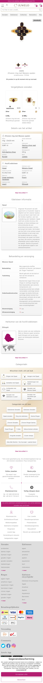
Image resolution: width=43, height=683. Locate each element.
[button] (2, 5)
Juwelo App (11, 532)
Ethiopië (25, 184)
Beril (23, 600)
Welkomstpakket (11, 523)
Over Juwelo (32, 516)
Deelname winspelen (11, 526)
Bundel (4, 157)
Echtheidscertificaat (11, 520)
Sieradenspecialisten (32, 520)
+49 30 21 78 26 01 (12, 496)
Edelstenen (14, 15)
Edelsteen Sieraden (29, 410)
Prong (24, 177)
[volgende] (39, 108)
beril (23, 564)
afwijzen (36, 665)
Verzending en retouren (11, 535)
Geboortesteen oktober (31, 429)
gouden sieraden (6, 561)
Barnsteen (25, 597)
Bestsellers (33, 15)
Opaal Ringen (9, 429)
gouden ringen (6, 558)
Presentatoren (32, 523)
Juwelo (24, 157)
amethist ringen (6, 582)
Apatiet (24, 590)
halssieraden (5, 567)
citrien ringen (5, 591)
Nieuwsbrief (32, 529)
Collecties (23, 15)
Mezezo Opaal (27, 168)
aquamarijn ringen (7, 585)
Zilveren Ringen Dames (28, 423)
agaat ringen (5, 579)
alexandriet (26, 552)
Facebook (8, 646)
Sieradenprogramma (32, 526)
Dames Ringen (35, 416)
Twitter (3, 646)
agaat (24, 549)
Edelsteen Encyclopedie (30, 581)
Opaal (4, 168)
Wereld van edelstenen (31, 532)
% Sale (18, 429)
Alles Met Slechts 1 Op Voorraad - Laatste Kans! (21, 442)
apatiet (24, 558)
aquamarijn (26, 561)
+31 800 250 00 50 (12, 494)
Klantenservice (11, 516)
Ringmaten (11, 529)
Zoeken (40, 9)
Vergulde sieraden (15, 436)
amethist (25, 555)
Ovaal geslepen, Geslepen (8, 178)
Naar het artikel (20, 193)
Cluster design (28, 436)
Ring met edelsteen (22, 416)
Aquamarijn (26, 593)
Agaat (24, 584)
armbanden (5, 549)
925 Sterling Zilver (9, 152)
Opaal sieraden (7, 416)
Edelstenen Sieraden (14, 410)
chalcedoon (26, 567)
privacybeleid (20, 670)
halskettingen (5, 564)
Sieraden (5, 15)
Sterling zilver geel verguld (29, 146)
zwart (4, 184)
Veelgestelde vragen (11, 538)
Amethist (25, 587)
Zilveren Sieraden (13, 423)
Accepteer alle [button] (21, 674)
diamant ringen (6, 555)
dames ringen (5, 552)
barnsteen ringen (7, 588)
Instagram (14, 646)
